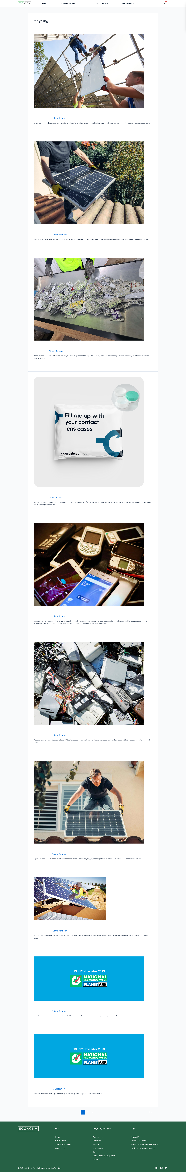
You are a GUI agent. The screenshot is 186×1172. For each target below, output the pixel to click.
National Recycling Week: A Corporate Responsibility (60, 1083)
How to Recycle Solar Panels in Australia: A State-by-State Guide (66, 113)
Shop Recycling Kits (64, 1144)
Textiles (96, 1152)
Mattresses (98, 1148)
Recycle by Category (68, 3)
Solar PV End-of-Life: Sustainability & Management (59, 925)
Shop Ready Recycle (100, 3)
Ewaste (96, 1144)
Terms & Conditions (139, 1141)
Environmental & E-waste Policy (144, 1144)
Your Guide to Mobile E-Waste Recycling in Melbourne (61, 611)
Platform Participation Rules (143, 1148)
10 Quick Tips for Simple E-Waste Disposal (55, 730)
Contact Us (60, 1148)
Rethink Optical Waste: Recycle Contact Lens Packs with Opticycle (67, 492)
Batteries (97, 1141)
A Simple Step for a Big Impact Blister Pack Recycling (61, 345)
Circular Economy (42, 118)
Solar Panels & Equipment (104, 1156)
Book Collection (128, 3)
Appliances (98, 1137)
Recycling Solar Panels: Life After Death (53, 229)
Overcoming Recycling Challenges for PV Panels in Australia (64, 848)
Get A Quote (60, 1141)
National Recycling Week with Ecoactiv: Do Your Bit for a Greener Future (69, 1005)
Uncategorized (41, 351)
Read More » (40, 128)
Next (152, 1112)
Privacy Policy (136, 1137)
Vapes (95, 1159)
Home (44, 3)
